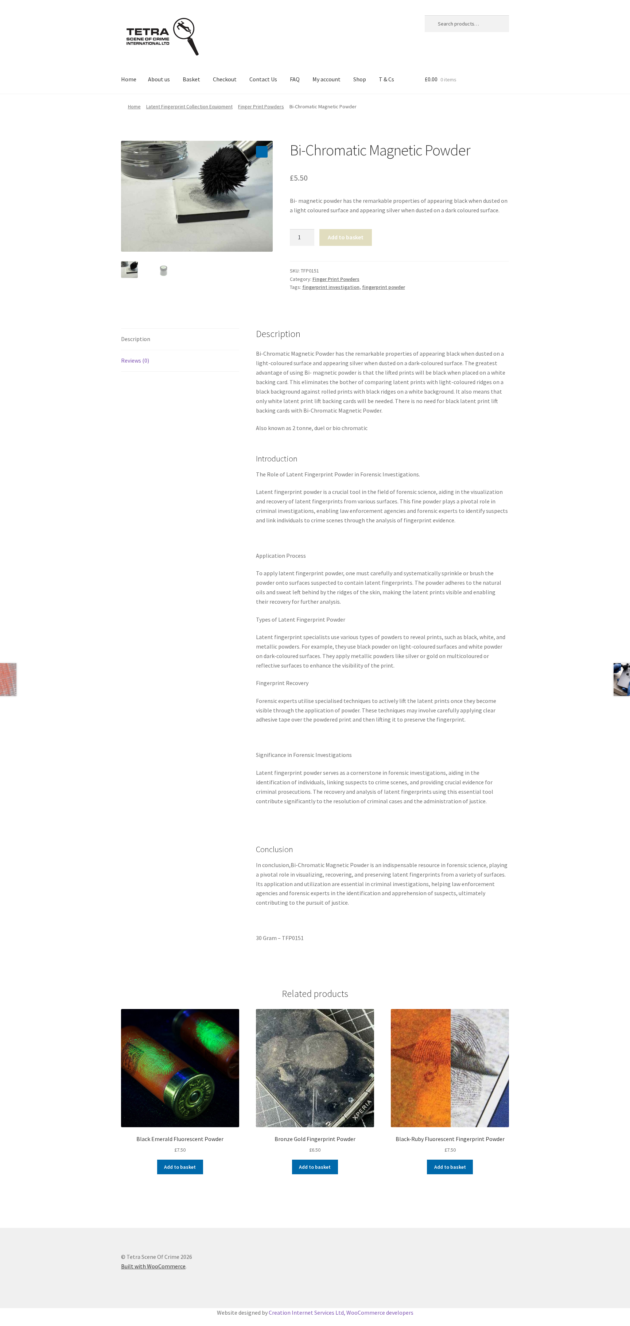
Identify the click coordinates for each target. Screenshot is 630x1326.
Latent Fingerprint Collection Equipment (189, 106)
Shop (359, 79)
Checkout (225, 79)
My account (326, 79)
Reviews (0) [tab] (135, 360)
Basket (191, 79)
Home (128, 79)
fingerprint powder (383, 287)
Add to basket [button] (180, 1167)
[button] (262, 152)
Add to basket (345, 237)
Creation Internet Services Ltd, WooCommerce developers (341, 1312)
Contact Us (263, 79)
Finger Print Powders (261, 106)
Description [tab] (135, 339)
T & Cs (386, 79)
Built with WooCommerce (153, 1266)
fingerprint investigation (330, 287)
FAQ (295, 79)
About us (159, 79)
